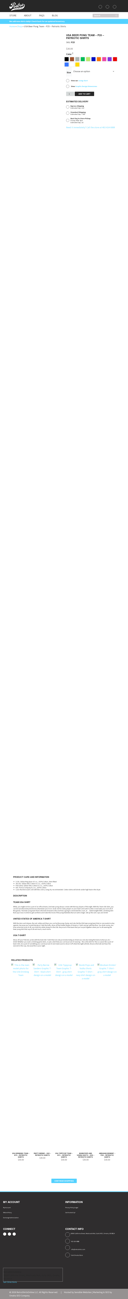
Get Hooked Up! (70, 1212)
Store (13, 15)
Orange (99, 59)
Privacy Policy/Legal (71, 1207)
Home (12, 26)
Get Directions (10, 1282)
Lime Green (88, 59)
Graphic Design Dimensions (86, 86)
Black (67, 59)
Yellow (77, 65)
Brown (72, 59)
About (28, 15)
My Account (7, 1207)
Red (115, 59)
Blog (55, 15)
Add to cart (84, 94)
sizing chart (83, 80)
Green (83, 59)
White (72, 65)
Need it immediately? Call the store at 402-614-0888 (90, 127)
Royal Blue (67, 65)
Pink (104, 59)
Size (69, 72)
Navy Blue (94, 59)
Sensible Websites (83, 1292)
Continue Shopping (64, 1181)
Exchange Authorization (11, 1218)
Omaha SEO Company (19, 1295)
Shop (19, 26)
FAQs (41, 15)
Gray (77, 59)
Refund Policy (7, 1212)
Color (69, 54)
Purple (110, 59)
